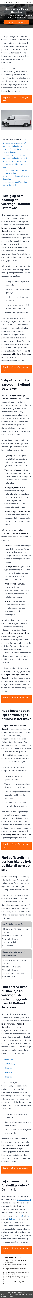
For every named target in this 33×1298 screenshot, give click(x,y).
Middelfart (9, 1072)
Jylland (20, 1216)
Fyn (27, 1216)
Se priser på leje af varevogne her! (16, 22)
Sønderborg (9, 1063)
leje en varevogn (24, 1199)
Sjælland (11, 1219)
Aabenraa (8, 1059)
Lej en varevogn (3, 1295)
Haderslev (8, 1068)
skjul (24, 139)
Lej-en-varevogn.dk (11, 2)
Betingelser (29, 1294)
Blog (16, 1294)
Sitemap (21, 1294)
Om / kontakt (11, 1295)
